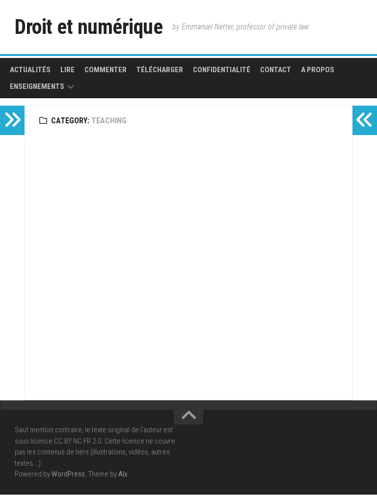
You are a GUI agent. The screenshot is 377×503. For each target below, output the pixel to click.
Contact (275, 69)
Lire (67, 69)
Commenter (105, 69)
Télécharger (159, 69)
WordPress (68, 474)
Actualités (30, 69)
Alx (122, 474)
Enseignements (37, 86)
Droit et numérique (88, 27)
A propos (317, 69)
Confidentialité (221, 69)
